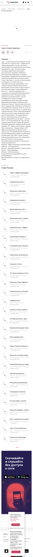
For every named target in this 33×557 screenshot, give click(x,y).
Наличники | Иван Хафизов (19, 282)
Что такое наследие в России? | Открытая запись (20, 274)
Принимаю (15, 524)
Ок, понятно (15, 552)
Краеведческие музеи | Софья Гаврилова (17, 201)
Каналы (3, 9)
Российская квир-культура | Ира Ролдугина (19, 246)
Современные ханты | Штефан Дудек (17, 183)
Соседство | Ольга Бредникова (16, 265)
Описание (4, 59)
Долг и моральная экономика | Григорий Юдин (19, 420)
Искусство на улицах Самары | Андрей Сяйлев (19, 356)
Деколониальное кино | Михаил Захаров (17, 210)
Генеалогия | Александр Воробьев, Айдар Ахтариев (18, 438)
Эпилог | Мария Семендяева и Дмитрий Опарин (20, 173)
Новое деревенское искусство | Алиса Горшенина (19, 338)
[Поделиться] (12, 52)
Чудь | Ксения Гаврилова (18, 428)
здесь (20, 548)
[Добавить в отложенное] (8, 52)
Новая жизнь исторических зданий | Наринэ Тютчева (19, 256)
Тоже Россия (21, 9)
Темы (4, 536)
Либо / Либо (11, 9)
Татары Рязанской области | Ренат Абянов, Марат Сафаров (20, 347)
